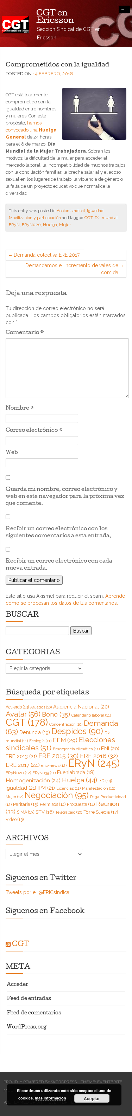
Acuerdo (17, 707)
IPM (46, 788)
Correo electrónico (34, 430)
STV (45, 812)
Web (12, 452)
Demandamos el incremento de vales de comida (71, 269)
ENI (110, 748)
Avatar (23, 714)
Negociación (57, 795)
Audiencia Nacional (81, 707)
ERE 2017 (23, 765)
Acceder (17, 985)
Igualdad (95, 210)
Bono (56, 714)
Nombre (20, 408)
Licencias (68, 788)
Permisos (52, 804)
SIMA (25, 812)
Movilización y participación (35, 217)
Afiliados (41, 707)
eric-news (54, 765)
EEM (65, 740)
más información (50, 1098)
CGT (88, 217)
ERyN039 (44, 772)
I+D (105, 780)
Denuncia (34, 732)
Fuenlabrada (76, 772)
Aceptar (92, 1098)
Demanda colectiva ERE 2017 (47, 255)
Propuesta (81, 804)
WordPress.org (26, 1027)
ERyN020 (31, 224)
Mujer (64, 224)
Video (15, 819)
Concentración (65, 724)
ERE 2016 (99, 755)
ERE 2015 (58, 755)
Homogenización (33, 780)
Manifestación (98, 788)
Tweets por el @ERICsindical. (39, 892)
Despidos (77, 731)
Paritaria (25, 804)
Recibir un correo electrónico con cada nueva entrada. (59, 565)
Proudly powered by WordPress (40, 1081)
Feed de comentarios (34, 1013)
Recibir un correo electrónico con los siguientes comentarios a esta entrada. (59, 533)
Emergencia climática (76, 748)
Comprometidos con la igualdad (57, 65)
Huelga (50, 224)
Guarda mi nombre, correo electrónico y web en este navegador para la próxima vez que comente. (65, 496)
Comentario (25, 333)
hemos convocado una (31, 130)
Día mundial (106, 217)
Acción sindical (71, 210)
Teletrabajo (68, 812)
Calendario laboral (91, 715)
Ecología (40, 740)
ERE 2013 (21, 756)
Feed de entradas (29, 999)
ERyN (14, 224)
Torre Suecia (100, 812)
